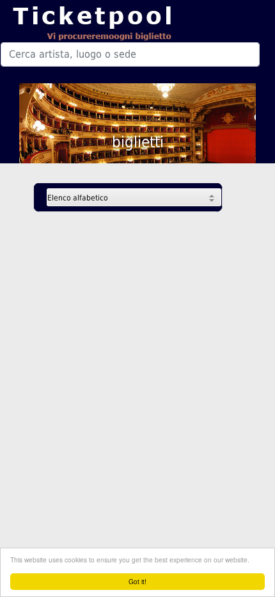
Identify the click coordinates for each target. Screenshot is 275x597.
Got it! (137, 581)
